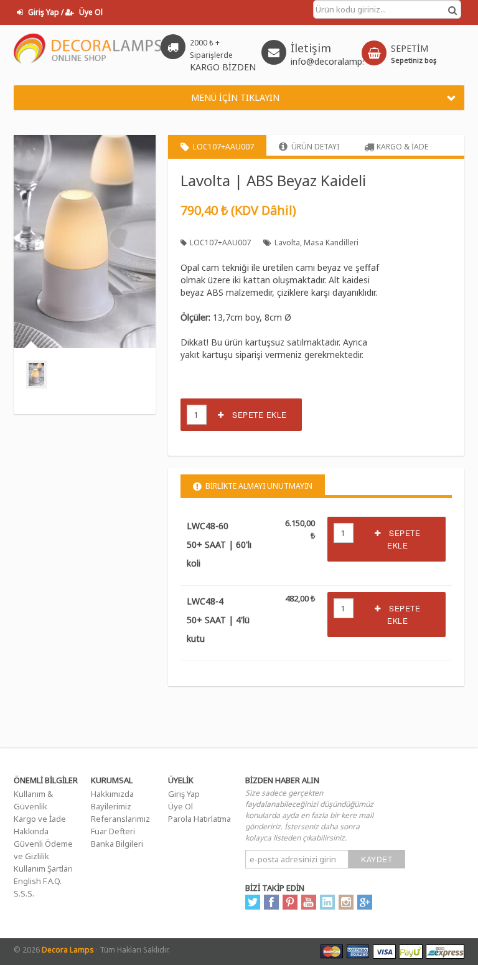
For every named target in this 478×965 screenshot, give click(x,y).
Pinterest (290, 902)
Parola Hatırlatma (199, 818)
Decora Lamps (68, 949)
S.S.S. (24, 893)
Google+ (364, 902)
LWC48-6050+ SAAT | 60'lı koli (219, 544)
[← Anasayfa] (88, 51)
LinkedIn (327, 902)
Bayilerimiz (111, 806)
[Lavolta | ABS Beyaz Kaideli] (36, 374)
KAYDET (376, 859)
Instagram (346, 902)
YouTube (308, 902)
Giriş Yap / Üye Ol (64, 12)
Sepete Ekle (255, 414)
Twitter (252, 902)
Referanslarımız (120, 818)
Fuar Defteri (113, 831)
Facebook (271, 902)
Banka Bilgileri (117, 843)
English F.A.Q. (38, 881)
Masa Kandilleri (331, 242)
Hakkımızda (112, 793)
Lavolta (287, 242)
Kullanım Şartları (43, 868)
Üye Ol (180, 806)
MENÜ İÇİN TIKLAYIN (235, 97)
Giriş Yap (184, 793)
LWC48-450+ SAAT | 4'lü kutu (218, 619)
